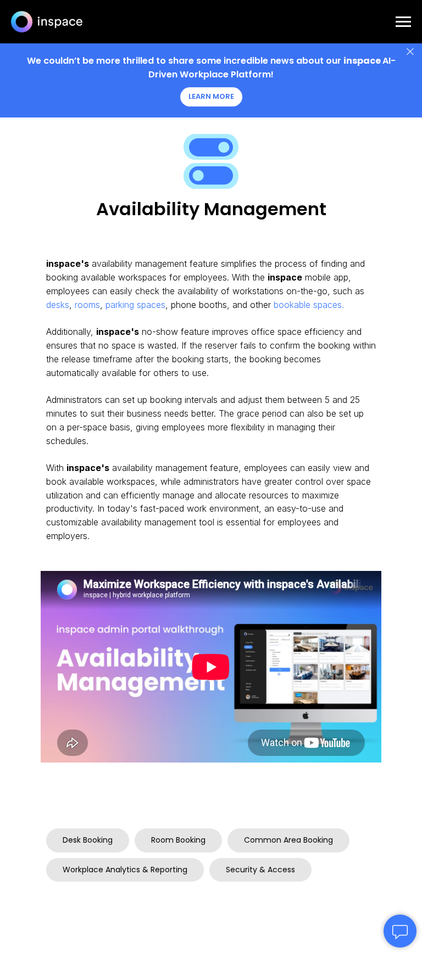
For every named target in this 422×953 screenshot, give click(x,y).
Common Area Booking (288, 839)
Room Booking (178, 839)
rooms (87, 304)
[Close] (410, 52)
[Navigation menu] (403, 21)
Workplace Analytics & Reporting (125, 869)
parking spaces (135, 304)
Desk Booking (88, 839)
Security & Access (260, 869)
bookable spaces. (309, 304)
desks (57, 304)
